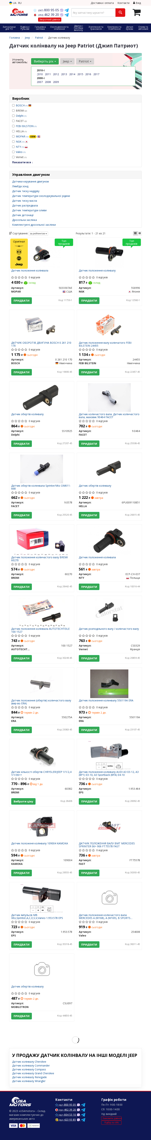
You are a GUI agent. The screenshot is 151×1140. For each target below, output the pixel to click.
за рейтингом (37, 233)
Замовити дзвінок (112, 1118)
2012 (56, 74)
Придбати (21, 300)
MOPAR (25, 136)
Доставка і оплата (102, 3)
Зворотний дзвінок (49, 19)
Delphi (21, 115)
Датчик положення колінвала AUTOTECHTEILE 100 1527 (40, 630)
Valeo (20, 152)
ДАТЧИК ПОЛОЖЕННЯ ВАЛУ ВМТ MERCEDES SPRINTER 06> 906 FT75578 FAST (107, 845)
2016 (88, 74)
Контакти (123, 3)
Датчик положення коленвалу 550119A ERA (106, 700)
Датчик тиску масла (24, 200)
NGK (20, 141)
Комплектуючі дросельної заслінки (34, 224)
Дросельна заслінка (24, 220)
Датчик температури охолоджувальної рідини (41, 196)
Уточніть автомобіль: (20, 61)
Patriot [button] (84, 61)
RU (20, 3)
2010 (40, 74)
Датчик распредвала (25, 205)
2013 (64, 74)
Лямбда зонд (20, 186)
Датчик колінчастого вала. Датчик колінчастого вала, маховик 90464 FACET (109, 415)
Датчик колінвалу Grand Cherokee (33, 1073)
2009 (56, 82)
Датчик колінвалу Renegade (29, 1077)
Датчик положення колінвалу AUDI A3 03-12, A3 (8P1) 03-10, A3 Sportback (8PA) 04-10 (109, 773)
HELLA (21, 131)
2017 (96, 74)
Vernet (21, 157)
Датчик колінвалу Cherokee (29, 1061)
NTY (20, 146)
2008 (48, 82)
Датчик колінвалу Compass (29, 1069)
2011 (48, 74)
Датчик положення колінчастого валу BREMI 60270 (39, 559)
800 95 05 (49, 10)
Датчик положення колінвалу (97, 270)
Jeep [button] (66, 61)
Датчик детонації (23, 215)
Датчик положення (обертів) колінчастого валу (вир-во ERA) (41, 702)
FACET (21, 121)
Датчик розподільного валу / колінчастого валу (109, 628)
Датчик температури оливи (29, 210)
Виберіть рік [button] (44, 61)
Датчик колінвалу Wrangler (28, 1081)
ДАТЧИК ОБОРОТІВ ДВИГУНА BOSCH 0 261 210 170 (41, 344)
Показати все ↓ (22, 162)
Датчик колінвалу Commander (31, 1065)
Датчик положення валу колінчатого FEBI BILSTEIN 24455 (105, 344)
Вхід (138, 3)
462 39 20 (49, 14)
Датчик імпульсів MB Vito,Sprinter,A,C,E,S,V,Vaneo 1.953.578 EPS (37, 916)
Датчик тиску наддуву (25, 191)
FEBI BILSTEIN (26, 126)
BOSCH (22, 105)
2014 (72, 74)
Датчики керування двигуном (30, 181)
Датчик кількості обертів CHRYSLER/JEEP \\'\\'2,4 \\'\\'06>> (41, 773)
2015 (80, 74)
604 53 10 (68, 1114)
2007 (40, 82)
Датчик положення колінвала (29, 270)
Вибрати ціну (23, 801)
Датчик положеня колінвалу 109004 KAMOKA (39, 843)
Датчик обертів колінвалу (27, 414)
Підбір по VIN (111, 1122)
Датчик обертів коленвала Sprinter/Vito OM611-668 (41, 487)
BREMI (21, 110)
